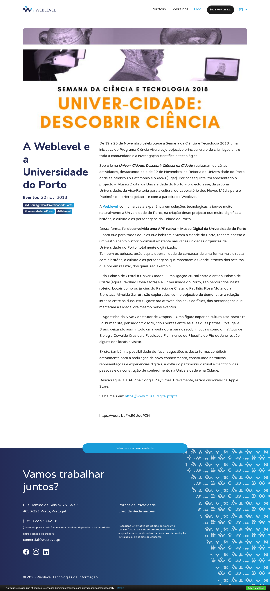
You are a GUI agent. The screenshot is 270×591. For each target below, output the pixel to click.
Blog (197, 9)
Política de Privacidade (137, 505)
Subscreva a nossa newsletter (135, 448)
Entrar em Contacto (220, 9)
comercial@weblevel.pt (41, 540)
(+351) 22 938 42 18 (40, 521)
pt (241, 10)
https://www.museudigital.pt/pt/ (151, 396)
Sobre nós (180, 9)
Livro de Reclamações (136, 511)
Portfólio (159, 9)
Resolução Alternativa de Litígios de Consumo (146, 525)
